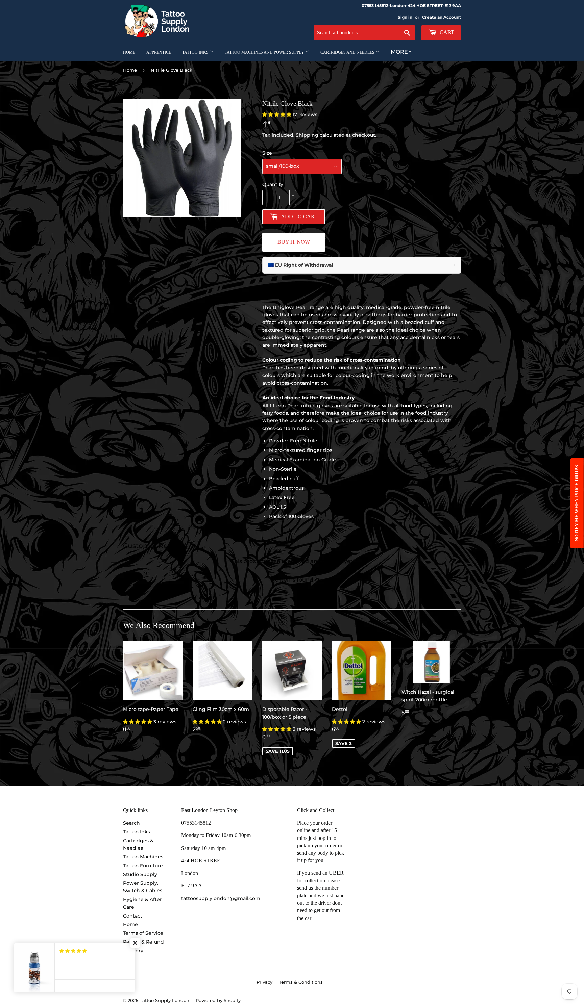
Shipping (307, 135)
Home (129, 52)
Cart (446, 32)
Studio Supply (140, 874)
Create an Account (441, 17)
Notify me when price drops (576, 503)
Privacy (264, 982)
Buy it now (293, 242)
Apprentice (158, 52)
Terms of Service (143, 933)
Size (267, 153)
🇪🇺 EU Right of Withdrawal (361, 265)
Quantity (272, 184)
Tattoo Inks (196, 52)
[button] (277, 114)
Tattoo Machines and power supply (265, 52)
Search (131, 823)
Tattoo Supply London (164, 1000)
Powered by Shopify (218, 1000)
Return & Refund (143, 942)
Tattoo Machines (143, 857)
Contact (132, 916)
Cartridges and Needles (347, 52)
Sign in (405, 17)
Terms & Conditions (301, 982)
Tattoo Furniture (143, 865)
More (399, 52)
